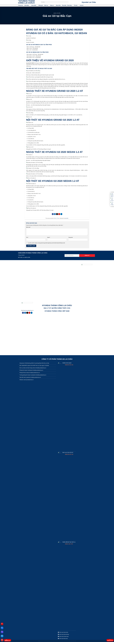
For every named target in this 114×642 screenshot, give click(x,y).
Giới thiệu (26, 5)
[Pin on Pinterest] (59, 214)
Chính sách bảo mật (63, 638)
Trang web (70, 237)
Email (48, 237)
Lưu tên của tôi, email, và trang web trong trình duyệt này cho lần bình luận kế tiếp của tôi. (46, 242)
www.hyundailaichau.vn (28, 310)
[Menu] (95, 5)
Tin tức (75, 5)
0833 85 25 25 (69, 454)
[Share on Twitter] (55, 214)
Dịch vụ (46, 5)
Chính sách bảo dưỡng (64, 634)
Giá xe (55, 13)
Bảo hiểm (58, 5)
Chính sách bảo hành (63, 632)
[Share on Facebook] (53, 214)
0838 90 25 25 (69, 364)
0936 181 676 (69, 544)
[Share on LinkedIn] (61, 214)
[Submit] (67, 2)
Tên (27, 237)
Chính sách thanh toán (64, 636)
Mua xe (52, 5)
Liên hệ (81, 5)
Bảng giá (41, 5)
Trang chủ (20, 5)
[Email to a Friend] (57, 214)
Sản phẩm (33, 5)
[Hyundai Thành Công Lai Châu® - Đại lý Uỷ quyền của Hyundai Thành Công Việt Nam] (28, 2)
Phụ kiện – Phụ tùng (67, 5)
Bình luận (28, 227)
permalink (66, 218)
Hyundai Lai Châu (89, 2)
